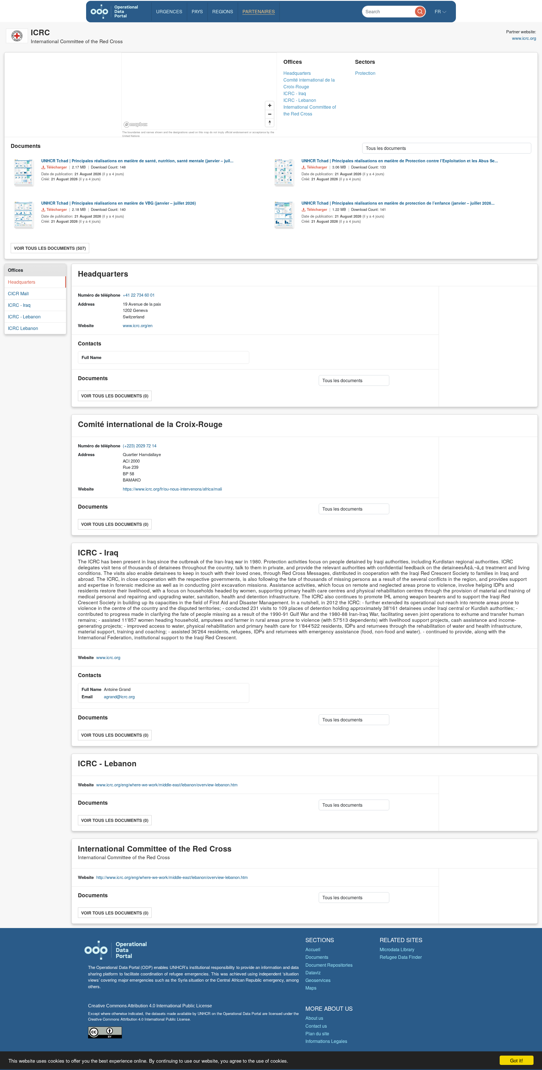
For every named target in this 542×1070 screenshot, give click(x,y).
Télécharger (56, 167)
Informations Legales (326, 1041)
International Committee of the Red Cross (309, 110)
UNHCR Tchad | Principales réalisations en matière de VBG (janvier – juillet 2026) (118, 203)
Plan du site (317, 1033)
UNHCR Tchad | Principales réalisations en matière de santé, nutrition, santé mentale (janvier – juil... (137, 160)
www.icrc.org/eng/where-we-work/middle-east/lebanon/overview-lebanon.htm (167, 784)
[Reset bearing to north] (269, 122)
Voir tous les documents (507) (50, 248)
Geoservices (318, 980)
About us (314, 1018)
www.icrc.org (524, 38)
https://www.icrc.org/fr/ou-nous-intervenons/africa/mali (172, 489)
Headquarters (297, 73)
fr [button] (438, 11)
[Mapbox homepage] (136, 125)
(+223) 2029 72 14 (139, 445)
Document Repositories (329, 965)
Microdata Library (397, 949)
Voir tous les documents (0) (114, 396)
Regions (222, 11)
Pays (197, 11)
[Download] (23, 171)
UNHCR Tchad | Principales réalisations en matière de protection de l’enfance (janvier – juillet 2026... (398, 203)
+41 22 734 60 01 (139, 295)
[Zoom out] (269, 114)
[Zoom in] (269, 105)
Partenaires (258, 11)
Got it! (516, 1060)
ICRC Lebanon (23, 328)
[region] (199, 91)
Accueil (312, 949)
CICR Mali (18, 293)
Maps (310, 987)
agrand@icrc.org (119, 696)
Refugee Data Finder (401, 957)
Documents (316, 957)
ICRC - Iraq (294, 93)
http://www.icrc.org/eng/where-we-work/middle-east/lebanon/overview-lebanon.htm (172, 877)
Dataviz (313, 972)
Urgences (169, 11)
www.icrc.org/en (137, 325)
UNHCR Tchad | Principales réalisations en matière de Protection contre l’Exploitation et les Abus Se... (399, 160)
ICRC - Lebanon (299, 100)
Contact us (316, 1026)
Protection (365, 73)
